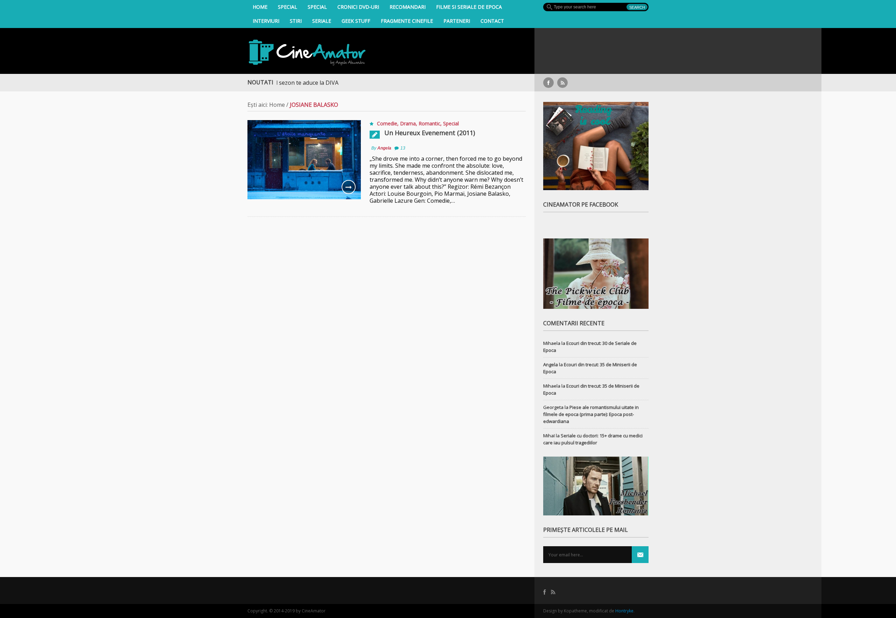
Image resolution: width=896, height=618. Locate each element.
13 (402, 148)
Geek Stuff (356, 21)
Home (260, 7)
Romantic (429, 123)
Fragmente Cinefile (407, 21)
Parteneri (456, 21)
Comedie (387, 123)
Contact (492, 21)
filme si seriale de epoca (469, 7)
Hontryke (624, 611)
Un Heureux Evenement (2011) (429, 133)
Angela (384, 148)
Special (287, 7)
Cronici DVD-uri (358, 7)
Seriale (321, 21)
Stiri (296, 21)
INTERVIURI (266, 21)
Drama (408, 123)
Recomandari (408, 7)
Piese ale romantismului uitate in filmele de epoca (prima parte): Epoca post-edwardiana (591, 414)
